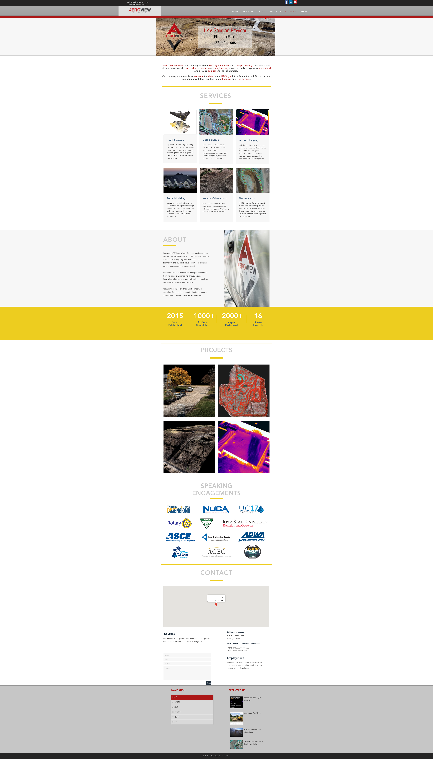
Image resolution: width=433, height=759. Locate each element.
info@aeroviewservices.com (137, 4)
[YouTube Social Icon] (295, 2)
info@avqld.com (243, 668)
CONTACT (175, 717)
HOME (174, 697)
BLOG (174, 722)
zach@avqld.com (240, 651)
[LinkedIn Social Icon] (291, 2)
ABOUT (175, 707)
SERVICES (176, 702)
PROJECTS (176, 712)
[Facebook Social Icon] (286, 2)
